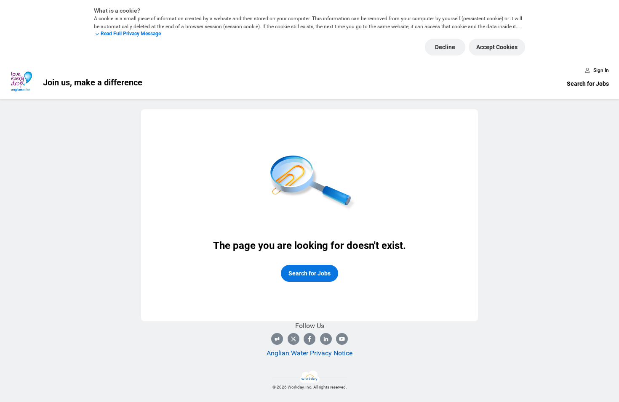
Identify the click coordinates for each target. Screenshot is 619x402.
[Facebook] (309, 339)
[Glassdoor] (277, 339)
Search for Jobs (588, 83)
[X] (293, 339)
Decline (445, 47)
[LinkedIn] (326, 339)
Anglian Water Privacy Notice (309, 353)
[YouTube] (342, 339)
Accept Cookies (497, 47)
